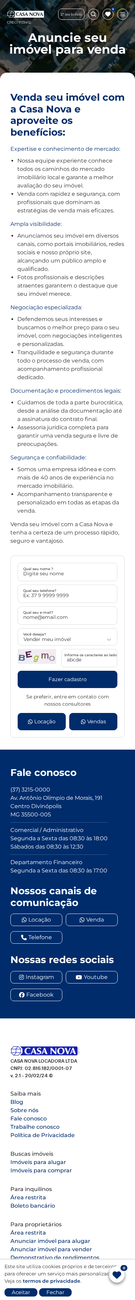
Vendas (96, 721)
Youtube (96, 977)
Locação (44, 721)
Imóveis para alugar (38, 1162)
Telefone (40, 937)
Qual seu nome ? (38, 569)
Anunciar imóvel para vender (51, 1249)
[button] (37, 656)
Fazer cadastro (67, 679)
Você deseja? (34, 634)
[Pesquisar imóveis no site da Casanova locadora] (93, 14)
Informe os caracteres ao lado (90, 655)
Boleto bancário (32, 1205)
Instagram (40, 977)
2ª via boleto (71, 14)
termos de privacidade (51, 1281)
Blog (16, 1102)
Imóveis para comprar (41, 1170)
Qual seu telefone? (39, 590)
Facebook (40, 994)
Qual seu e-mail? (38, 612)
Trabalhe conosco (35, 1127)
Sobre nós (24, 1110)
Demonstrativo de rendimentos (54, 1257)
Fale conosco (28, 1118)
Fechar (55, 1292)
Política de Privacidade (42, 1135)
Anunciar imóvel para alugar (50, 1241)
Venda (95, 919)
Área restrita (28, 1197)
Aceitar (21, 1292)
